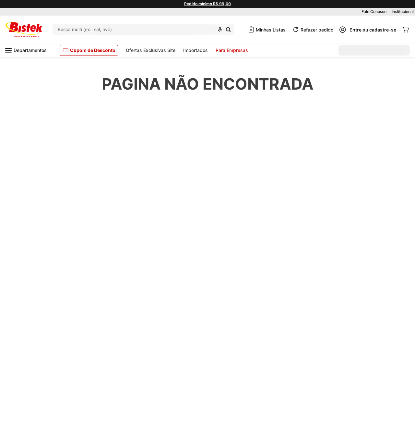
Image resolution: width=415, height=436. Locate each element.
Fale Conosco (374, 11)
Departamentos (30, 50)
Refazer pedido (317, 29)
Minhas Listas (271, 29)
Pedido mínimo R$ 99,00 (207, 3)
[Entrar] (367, 29)
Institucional (403, 11)
